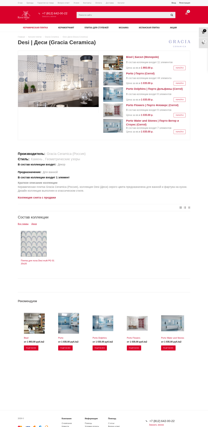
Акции (173, 28)
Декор (34, 224)
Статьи (111, 423)
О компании (67, 423)
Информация (91, 418)
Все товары (23, 224)
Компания (67, 418)
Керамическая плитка (35, 28)
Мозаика (124, 28)
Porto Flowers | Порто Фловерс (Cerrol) (152, 105)
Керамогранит (66, 28)
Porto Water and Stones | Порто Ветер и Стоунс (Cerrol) (152, 122)
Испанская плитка (149, 28)
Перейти (179, 68)
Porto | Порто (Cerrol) (140, 73)
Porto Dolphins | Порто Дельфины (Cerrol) (154, 88)
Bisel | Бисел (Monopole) (142, 57)
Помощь (112, 418)
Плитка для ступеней (96, 28)
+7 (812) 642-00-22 (54, 13)
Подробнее (31, 348)
